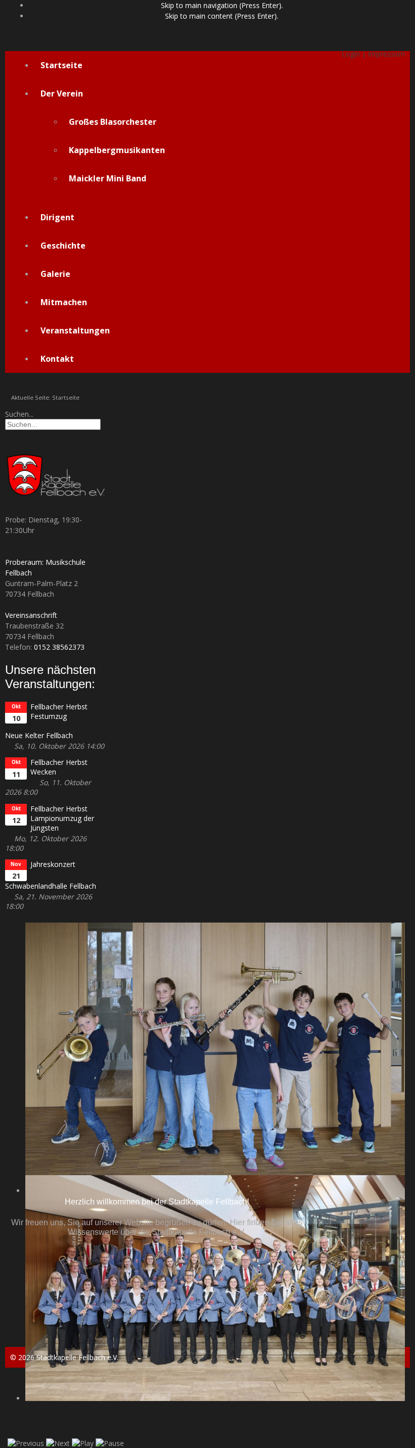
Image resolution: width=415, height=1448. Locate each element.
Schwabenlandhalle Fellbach (50, 886)
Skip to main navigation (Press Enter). (222, 5)
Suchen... (19, 414)
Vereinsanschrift (31, 615)
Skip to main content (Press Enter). (221, 16)
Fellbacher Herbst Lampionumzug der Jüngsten (62, 818)
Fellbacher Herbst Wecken (59, 767)
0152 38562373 (59, 647)
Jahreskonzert (52, 864)
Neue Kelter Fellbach (39, 735)
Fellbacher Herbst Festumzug (59, 711)
